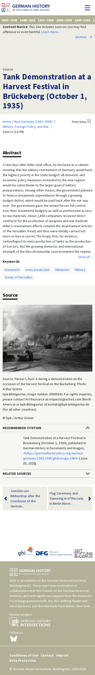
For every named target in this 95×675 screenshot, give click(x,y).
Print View (79, 122)
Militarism (62, 270)
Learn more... (50, 32)
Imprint (62, 655)
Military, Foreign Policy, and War (26, 126)
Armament (12, 270)
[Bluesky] (14, 638)
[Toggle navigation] (88, 8)
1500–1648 (9, 20)
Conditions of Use (24, 655)
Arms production (37, 270)
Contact (47, 655)
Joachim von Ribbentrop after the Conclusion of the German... (25, 498)
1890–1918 (82, 20)
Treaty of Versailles (19, 277)
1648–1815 (27, 20)
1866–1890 (64, 20)
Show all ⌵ (85, 257)
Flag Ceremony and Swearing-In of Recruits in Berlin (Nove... (67, 498)
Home (7, 121)
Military (80, 270)
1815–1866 (46, 20)
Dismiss (84, 37)
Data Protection (23, 660)
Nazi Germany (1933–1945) (33, 121)
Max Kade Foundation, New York (67, 606)
